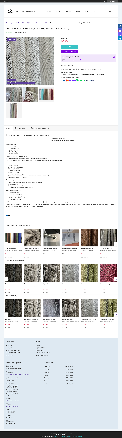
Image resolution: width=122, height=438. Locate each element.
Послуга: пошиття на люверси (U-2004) (50, 250)
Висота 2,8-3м (45, 23)
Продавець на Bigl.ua (61, 434)
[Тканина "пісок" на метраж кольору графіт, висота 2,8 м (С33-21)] (108, 237)
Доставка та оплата (14, 350)
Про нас (10, 345)
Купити (69, 47)
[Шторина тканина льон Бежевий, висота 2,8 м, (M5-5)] (32, 237)
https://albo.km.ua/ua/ (12, 401)
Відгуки (86, 11)
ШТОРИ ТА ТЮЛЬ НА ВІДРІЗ (22, 23)
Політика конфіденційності (75, 436)
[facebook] (7, 216)
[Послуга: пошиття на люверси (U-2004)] (51, 237)
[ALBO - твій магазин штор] (10, 11)
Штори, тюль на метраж (43, 352)
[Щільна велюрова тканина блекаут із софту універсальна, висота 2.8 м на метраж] (13, 237)
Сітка (37, 23)
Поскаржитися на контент (60, 436)
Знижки (77, 11)
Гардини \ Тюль (40, 347)
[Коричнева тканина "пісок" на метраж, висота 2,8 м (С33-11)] (89, 237)
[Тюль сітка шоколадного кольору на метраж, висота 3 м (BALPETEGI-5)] (13, 273)
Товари (57, 11)
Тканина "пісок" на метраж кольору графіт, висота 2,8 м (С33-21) (108, 251)
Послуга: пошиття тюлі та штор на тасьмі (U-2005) (69, 251)
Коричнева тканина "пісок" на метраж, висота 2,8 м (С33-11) (88, 251)
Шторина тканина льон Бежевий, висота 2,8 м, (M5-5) (31, 251)
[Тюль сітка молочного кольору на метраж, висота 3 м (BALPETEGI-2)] (70, 273)
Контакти (10, 355)
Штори (38, 345)
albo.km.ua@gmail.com (12, 406)
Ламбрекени (39, 350)
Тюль (33, 23)
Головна (48, 11)
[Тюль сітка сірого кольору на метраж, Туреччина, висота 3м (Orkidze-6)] (51, 308)
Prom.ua (70, 433)
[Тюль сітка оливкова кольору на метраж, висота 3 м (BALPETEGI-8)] (89, 273)
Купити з (66, 51)
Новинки (68, 11)
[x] (9, 216)
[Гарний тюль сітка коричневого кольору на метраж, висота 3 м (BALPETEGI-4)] (51, 273)
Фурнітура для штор (42, 355)
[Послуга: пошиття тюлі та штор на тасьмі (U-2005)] (70, 237)
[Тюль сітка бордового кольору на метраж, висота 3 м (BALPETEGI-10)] (108, 273)
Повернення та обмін (14, 352)
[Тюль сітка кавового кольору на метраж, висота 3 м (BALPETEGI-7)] (32, 273)
